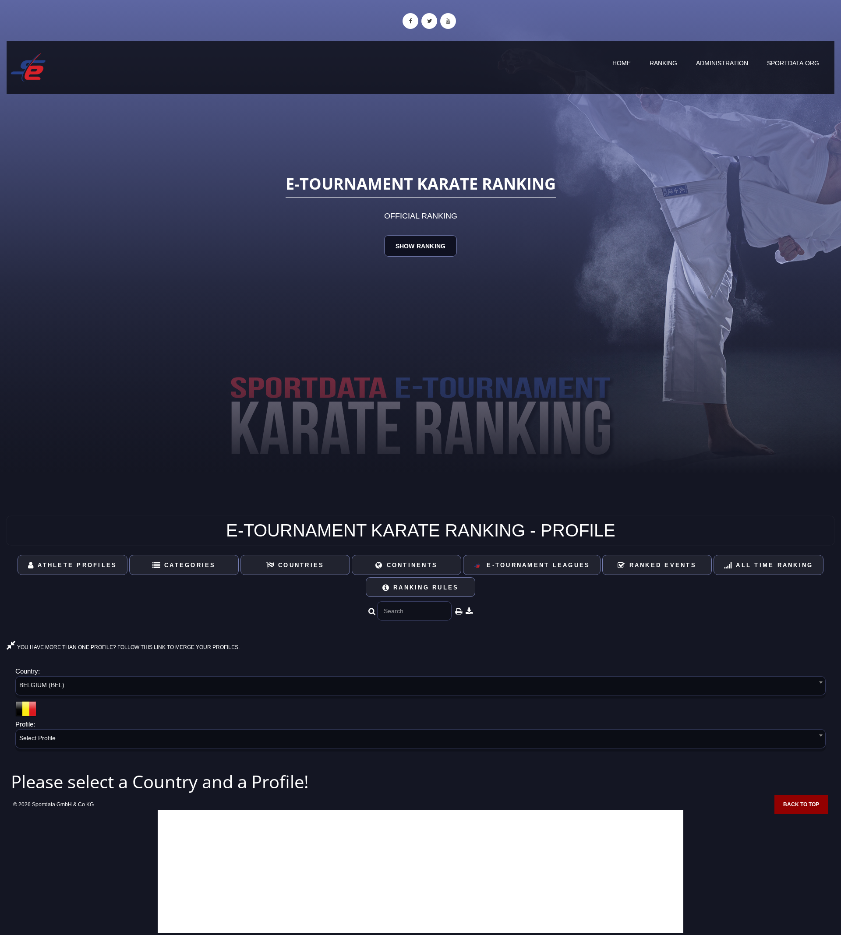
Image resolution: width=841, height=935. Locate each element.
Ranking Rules (424, 587)
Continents (410, 565)
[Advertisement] (420, 871)
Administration (722, 63)
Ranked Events (661, 565)
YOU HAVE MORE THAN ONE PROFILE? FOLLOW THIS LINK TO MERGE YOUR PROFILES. (128, 647)
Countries (300, 565)
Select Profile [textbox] (37, 737)
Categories (188, 565)
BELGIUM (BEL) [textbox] (41, 684)
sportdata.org (793, 63)
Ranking (663, 63)
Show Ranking (420, 246)
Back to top (801, 804)
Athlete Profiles (76, 565)
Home (621, 63)
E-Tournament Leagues (535, 565)
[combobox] (420, 687)
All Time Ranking (773, 565)
